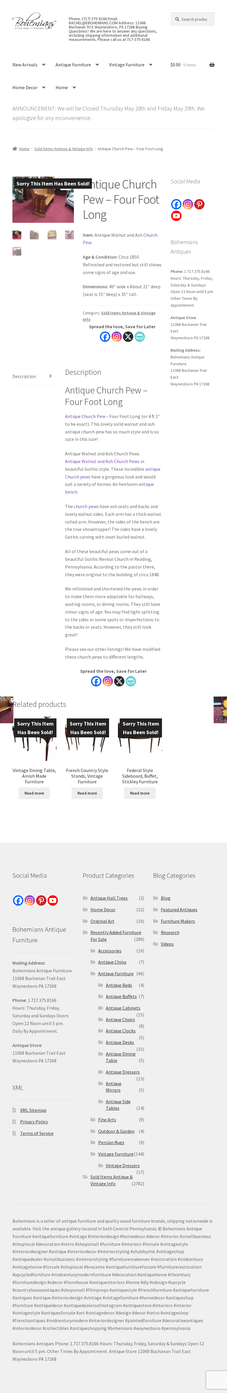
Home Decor (25, 87)
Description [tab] (24, 376)
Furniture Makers (178, 921)
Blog (166, 898)
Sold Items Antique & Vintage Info (63, 148)
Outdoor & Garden (116, 1131)
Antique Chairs (120, 1019)
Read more (34, 793)
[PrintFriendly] (139, 337)
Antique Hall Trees (109, 898)
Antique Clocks (121, 1031)
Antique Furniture (73, 65)
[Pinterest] (199, 204)
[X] (128, 337)
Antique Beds (119, 985)
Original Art (102, 921)
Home (62, 87)
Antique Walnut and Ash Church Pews (102, 461)
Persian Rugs (111, 1142)
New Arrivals (25, 65)
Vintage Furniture (127, 65)
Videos (167, 944)
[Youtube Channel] (176, 216)
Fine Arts (107, 1120)
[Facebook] (105, 337)
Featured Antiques (179, 909)
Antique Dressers (123, 1072)
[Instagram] (116, 337)
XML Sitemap (33, 1110)
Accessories (109, 951)
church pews (86, 506)
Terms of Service (36, 1133)
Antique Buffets (121, 996)
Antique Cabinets (123, 1008)
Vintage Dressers (123, 1165)
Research (170, 932)
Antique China (112, 962)
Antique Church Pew (85, 416)
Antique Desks (120, 1042)
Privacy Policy (34, 1122)
